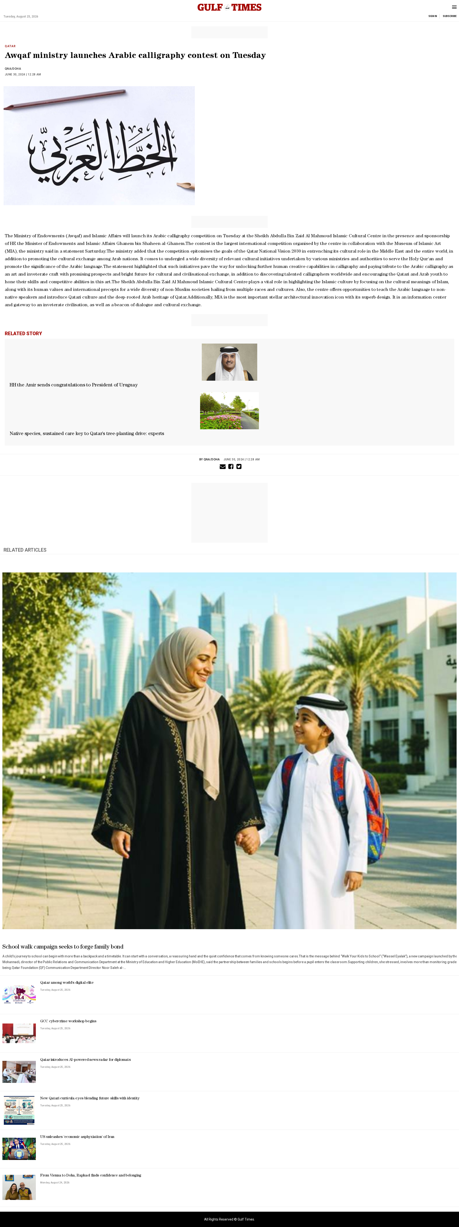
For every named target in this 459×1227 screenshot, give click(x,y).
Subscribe (450, 16)
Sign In (432, 16)
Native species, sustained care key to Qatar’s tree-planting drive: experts (87, 434)
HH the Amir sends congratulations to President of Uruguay (74, 385)
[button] (221, 466)
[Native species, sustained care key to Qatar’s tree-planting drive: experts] (229, 410)
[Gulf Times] (229, 12)
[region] (229, 32)
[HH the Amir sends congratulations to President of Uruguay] (229, 362)
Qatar (10, 46)
